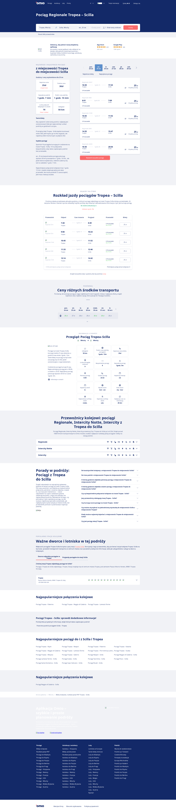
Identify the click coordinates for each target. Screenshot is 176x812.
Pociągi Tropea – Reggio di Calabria (74, 604)
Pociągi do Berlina (42, 763)
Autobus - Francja (68, 775)
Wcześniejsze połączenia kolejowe (59, 267)
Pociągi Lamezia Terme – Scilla (46, 659)
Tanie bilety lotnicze (95, 752)
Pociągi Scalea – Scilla (69, 659)
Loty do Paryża (93, 761)
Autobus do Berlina (69, 766)
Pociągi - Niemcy (42, 772)
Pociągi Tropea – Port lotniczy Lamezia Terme (103, 651)
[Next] (136, 68)
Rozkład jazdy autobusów (71, 755)
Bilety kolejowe (41, 749)
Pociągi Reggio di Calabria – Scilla (125, 655)
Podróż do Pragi (120, 778)
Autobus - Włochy (68, 781)
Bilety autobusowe (69, 752)
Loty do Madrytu (94, 755)
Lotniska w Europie (95, 749)
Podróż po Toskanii (121, 752)
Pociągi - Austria (42, 787)
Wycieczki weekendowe (122, 749)
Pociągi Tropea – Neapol (70, 647)
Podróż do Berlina (120, 775)
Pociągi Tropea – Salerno (70, 655)
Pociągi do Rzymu (42, 758)
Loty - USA (92, 781)
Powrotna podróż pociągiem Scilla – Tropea (52, 626)
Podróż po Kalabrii (121, 763)
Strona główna (41, 695)
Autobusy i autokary (69, 745)
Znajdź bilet (44, 88)
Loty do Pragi (93, 766)
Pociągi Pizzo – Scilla (121, 659)
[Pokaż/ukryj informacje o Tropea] (137, 580)
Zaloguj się (136, 3)
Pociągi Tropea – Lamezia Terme (99, 604)
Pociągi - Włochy (42, 781)
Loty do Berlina (93, 763)
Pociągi (50, 3)
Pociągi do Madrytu (43, 755)
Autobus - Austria (68, 787)
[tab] (88, 74)
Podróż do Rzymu (120, 769)
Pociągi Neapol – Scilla (95, 655)
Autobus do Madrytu (69, 758)
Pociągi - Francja (42, 775)
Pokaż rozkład (44, 112)
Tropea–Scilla (79, 547)
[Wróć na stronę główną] (42, 3)
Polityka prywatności (91, 806)
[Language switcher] (101, 3)
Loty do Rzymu (93, 758)
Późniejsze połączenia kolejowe (118, 267)
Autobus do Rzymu (69, 761)
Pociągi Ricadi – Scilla (95, 663)
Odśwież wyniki (86, 209)
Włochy (51, 695)
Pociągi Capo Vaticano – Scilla (72, 663)
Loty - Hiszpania (94, 769)
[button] (84, 27)
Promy (69, 3)
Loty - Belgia (92, 778)
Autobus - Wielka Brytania (71, 784)
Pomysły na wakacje (121, 758)
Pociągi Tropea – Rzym (43, 647)
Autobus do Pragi (68, 769)
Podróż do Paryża (120, 772)
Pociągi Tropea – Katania (122, 647)
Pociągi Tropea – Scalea (122, 651)
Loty (63, 3)
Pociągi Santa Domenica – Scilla (47, 663)
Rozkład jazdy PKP (42, 752)
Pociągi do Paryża (42, 761)
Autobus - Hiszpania (69, 749)
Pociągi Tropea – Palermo (45, 604)
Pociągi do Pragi (42, 766)
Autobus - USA (67, 778)
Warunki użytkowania (73, 806)
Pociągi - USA (41, 778)
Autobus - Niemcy (68, 772)
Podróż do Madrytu (121, 766)
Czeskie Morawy (120, 755)
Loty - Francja (93, 775)
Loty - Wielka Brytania (96, 787)
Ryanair (91, 793)
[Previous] (60, 309)
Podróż (117, 745)
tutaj (104, 274)
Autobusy (57, 3)
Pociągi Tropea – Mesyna (44, 655)
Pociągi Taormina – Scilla (96, 659)
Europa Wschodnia (121, 761)
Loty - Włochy (93, 784)
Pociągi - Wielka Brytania (45, 784)
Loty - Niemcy (93, 772)
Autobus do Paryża (69, 763)
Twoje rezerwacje (113, 3)
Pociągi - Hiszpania (43, 769)
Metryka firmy (58, 806)
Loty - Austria (93, 790)
